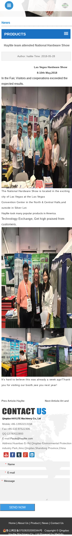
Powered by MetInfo (52, 534)
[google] (25, 454)
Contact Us (57, 523)
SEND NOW (17, 507)
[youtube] (6, 454)
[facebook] (12, 454)
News (45, 523)
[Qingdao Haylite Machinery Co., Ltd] (65, 5)
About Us (23, 523)
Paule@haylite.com (21, 438)
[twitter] (19, 454)
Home (12, 523)
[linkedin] (32, 454)
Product (35, 523)
